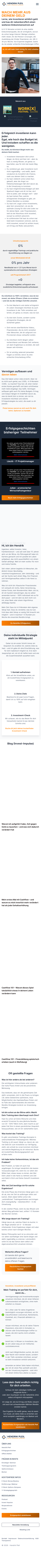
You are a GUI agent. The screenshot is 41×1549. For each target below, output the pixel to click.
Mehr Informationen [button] (20, 455)
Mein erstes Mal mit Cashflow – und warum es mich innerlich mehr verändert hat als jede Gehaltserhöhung (20, 903)
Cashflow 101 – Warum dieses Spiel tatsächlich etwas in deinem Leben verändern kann (18, 991)
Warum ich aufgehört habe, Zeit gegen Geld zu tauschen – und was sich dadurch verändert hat (20, 827)
